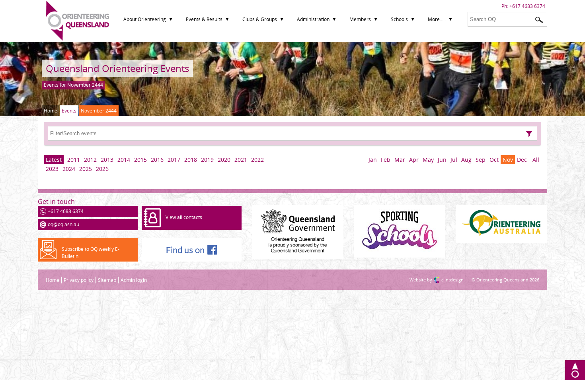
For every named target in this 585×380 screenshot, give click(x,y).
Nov (508, 159)
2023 (52, 169)
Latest (54, 159)
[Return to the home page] (77, 38)
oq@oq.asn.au (63, 224)
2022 (257, 159)
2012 (90, 159)
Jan (373, 159)
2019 (207, 159)
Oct (494, 159)
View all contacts (184, 217)
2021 (240, 159)
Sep (481, 159)
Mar (399, 159)
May (428, 159)
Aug (466, 159)
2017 (174, 159)
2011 (73, 159)
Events (69, 110)
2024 (68, 169)
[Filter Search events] (529, 134)
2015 (140, 159)
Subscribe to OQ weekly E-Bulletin (90, 253)
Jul (453, 159)
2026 (102, 169)
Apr (414, 159)
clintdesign (444, 280)
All (535, 159)
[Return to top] (575, 370)
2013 (107, 159)
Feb (385, 159)
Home (50, 110)
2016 (157, 159)
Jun (442, 159)
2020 (224, 159)
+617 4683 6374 (527, 6)
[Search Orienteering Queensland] (539, 20)
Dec (522, 159)
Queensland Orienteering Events (117, 68)
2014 (123, 159)
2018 (190, 159)
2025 (85, 169)
